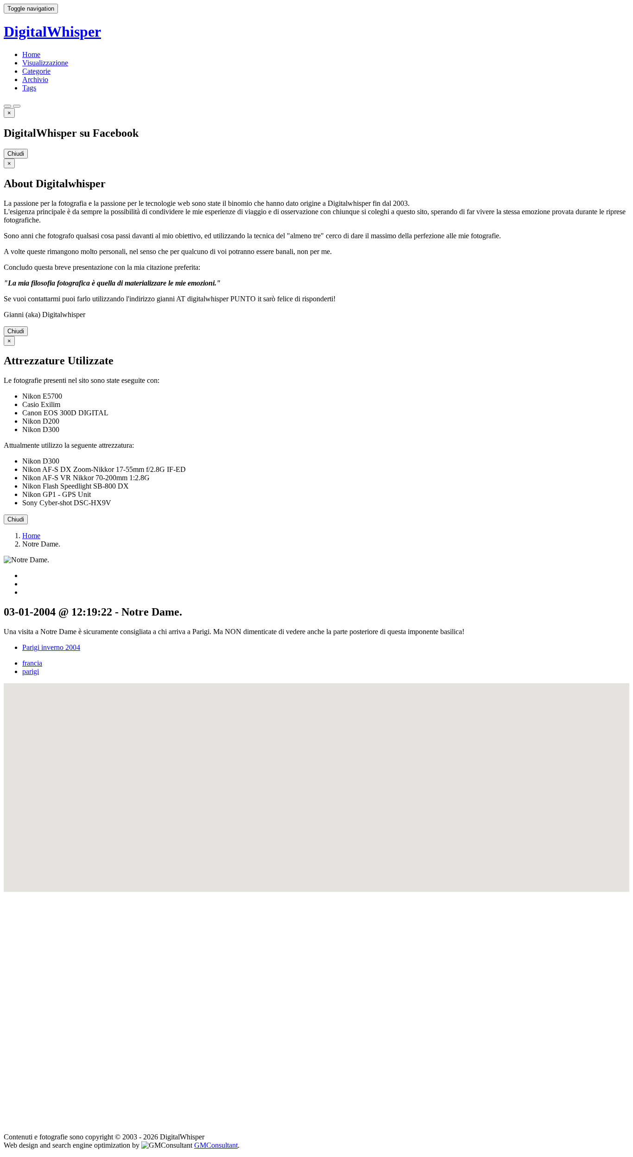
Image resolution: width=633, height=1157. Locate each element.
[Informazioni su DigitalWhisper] (7, 106)
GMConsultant (216, 1145)
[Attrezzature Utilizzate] (16, 106)
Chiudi (15, 153)
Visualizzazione (45, 63)
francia (32, 663)
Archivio (35, 79)
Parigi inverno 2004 (51, 647)
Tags (29, 88)
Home (31, 54)
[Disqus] (316, 1008)
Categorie (36, 71)
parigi (30, 671)
